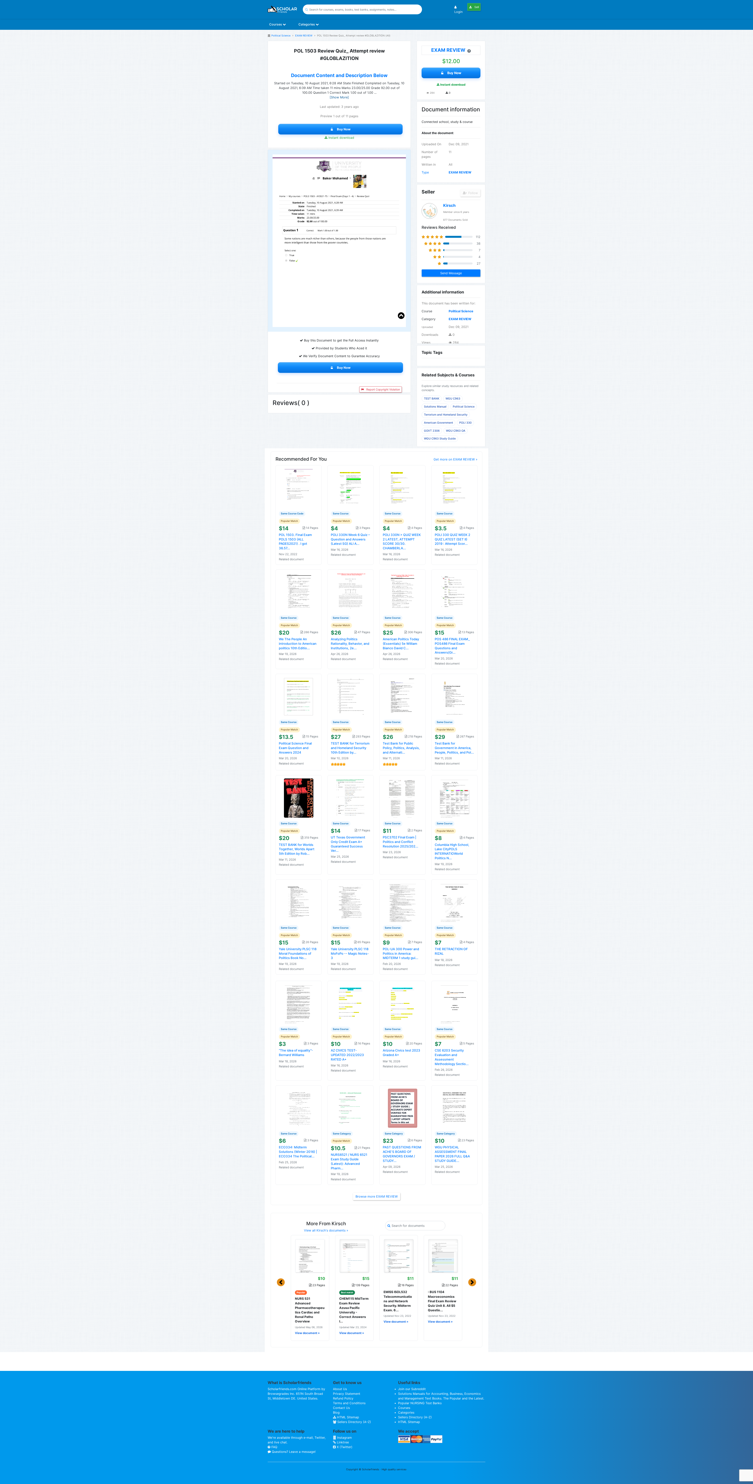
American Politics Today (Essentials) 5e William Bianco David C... (401, 643)
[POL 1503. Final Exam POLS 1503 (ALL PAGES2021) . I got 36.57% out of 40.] (298, 488)
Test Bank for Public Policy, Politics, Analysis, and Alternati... (401, 747)
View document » (307, 1333)
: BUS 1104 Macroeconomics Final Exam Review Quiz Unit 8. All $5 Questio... (442, 1301)
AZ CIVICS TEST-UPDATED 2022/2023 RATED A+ (347, 1054)
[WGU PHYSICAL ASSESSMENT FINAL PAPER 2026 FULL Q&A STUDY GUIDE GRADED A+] (454, 1108)
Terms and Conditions (349, 1403)
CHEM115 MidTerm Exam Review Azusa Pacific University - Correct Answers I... (354, 1310)
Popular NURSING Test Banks (420, 1403)
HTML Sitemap (347, 1417)
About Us (340, 1389)
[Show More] (339, 97)
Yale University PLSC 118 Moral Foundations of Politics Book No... (297, 953)
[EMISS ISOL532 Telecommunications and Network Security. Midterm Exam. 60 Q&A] (399, 1255)
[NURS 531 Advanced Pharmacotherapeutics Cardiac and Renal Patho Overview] (310, 1255)
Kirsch (449, 205)
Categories (307, 24)
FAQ (273, 1447)
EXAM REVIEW (303, 35)
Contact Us (341, 1408)
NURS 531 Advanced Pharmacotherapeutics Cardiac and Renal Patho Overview (310, 1310)
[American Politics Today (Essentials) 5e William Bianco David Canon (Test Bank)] (402, 592)
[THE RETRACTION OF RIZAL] (454, 902)
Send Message (451, 273)
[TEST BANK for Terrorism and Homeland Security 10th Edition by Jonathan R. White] (350, 696)
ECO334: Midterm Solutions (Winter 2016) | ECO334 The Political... (298, 1151)
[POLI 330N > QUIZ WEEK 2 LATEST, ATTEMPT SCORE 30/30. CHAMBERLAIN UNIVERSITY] (402, 488)
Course (427, 311)
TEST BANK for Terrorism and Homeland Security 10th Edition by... (350, 747)
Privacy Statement (346, 1394)
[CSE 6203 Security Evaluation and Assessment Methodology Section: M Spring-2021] (454, 1003)
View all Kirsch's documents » (326, 1230)
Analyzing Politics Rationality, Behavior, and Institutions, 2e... (350, 643)
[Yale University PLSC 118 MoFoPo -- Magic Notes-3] (350, 902)
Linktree (342, 1442)
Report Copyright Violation (383, 389)
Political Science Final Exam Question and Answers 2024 (295, 747)
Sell (476, 7)
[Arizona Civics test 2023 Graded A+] (402, 1003)
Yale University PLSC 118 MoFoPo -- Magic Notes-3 (350, 953)
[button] (280, 1282)
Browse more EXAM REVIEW (377, 1196)
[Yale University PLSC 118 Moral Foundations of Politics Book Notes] (298, 902)
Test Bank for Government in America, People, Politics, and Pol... (454, 747)
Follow (472, 193)
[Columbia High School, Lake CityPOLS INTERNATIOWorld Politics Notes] (454, 798)
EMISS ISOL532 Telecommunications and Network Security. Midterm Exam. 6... (398, 1301)
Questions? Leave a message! (293, 1452)
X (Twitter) (344, 1447)
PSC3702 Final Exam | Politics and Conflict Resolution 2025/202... (400, 841)
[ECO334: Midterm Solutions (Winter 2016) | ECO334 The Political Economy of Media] (298, 1108)
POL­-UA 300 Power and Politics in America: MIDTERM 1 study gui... (401, 953)
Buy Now (344, 129)
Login (458, 12)
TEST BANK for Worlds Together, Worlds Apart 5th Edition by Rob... (296, 849)
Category (429, 319)
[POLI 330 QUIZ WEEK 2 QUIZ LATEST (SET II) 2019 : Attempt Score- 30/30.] (454, 488)
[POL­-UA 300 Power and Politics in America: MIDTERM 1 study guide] (402, 902)
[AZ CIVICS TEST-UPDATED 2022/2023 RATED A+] (350, 1003)
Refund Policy (343, 1398)
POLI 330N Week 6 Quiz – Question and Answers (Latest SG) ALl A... (350, 539)
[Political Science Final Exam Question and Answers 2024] (298, 696)
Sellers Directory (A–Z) (353, 1422)
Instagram (344, 1437)
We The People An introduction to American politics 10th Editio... (297, 643)
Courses (276, 24)
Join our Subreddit (412, 1389)
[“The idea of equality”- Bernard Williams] (298, 1003)
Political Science (280, 35)
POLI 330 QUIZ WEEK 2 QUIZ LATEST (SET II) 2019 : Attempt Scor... (452, 539)
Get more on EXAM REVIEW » (455, 459)
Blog (336, 1412)
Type (425, 172)
